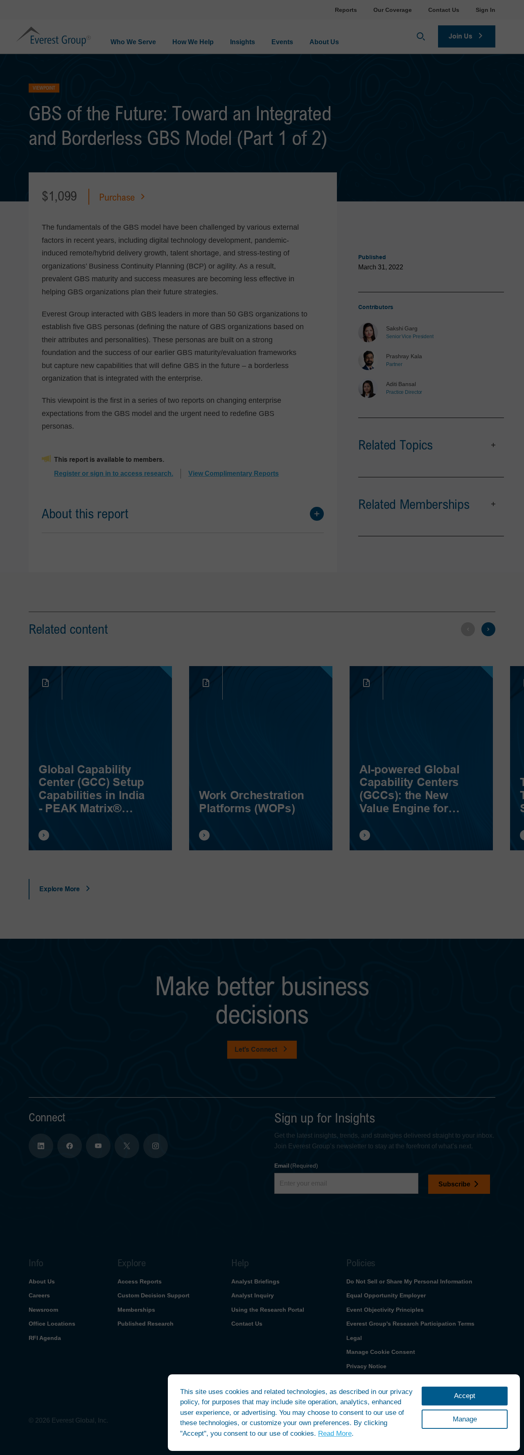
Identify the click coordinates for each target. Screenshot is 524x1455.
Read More (335, 1433)
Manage (465, 1419)
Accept (464, 1396)
